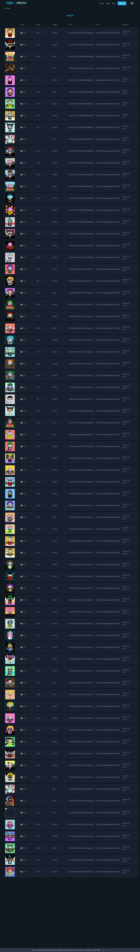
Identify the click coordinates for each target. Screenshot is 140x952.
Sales (108, 3)
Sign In (122, 3)
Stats (113, 3)
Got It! (104, 950)
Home (101, 3)
